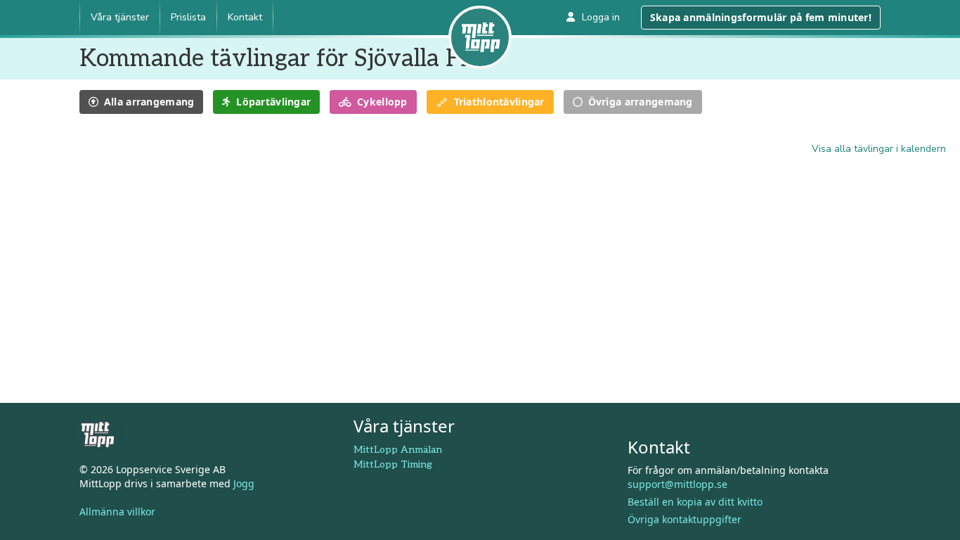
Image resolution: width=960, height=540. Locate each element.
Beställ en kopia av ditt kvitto (695, 501)
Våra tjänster (120, 17)
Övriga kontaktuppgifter (684, 519)
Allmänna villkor (117, 511)
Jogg (243, 483)
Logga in (601, 17)
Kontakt (245, 17)
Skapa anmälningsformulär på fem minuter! (760, 17)
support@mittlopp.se (677, 484)
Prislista (188, 17)
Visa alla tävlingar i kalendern (879, 148)
